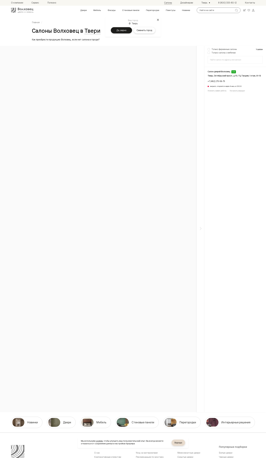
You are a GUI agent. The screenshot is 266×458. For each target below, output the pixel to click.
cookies (99, 441)
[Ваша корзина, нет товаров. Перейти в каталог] (244, 10)
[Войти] (253, 10)
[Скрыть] (200, 229)
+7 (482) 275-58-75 (216, 81)
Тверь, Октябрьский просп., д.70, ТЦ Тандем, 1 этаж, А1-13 (234, 75)
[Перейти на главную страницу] (22, 10)
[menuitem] (83, 10)
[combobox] (235, 60)
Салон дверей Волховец (219, 71)
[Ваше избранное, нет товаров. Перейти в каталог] (248, 10)
